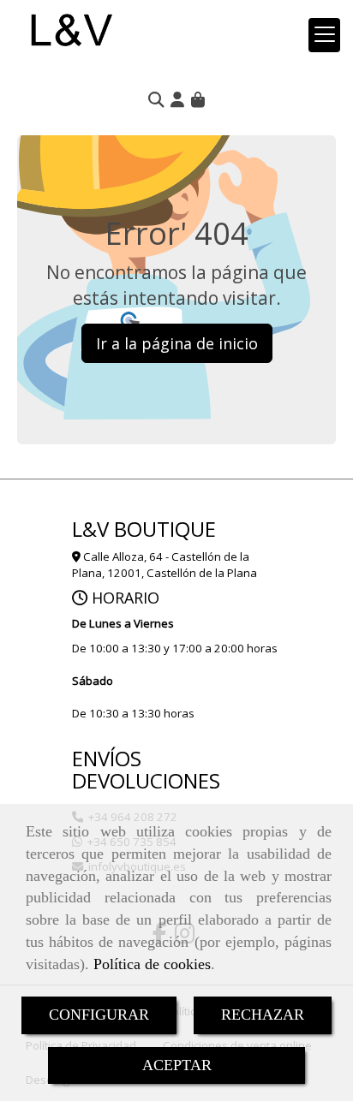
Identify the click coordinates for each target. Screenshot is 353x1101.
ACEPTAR (177, 1065)
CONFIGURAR (99, 1014)
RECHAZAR (262, 1014)
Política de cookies (152, 964)
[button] (177, 99)
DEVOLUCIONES (146, 780)
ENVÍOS (106, 758)
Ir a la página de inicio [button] (177, 343)
